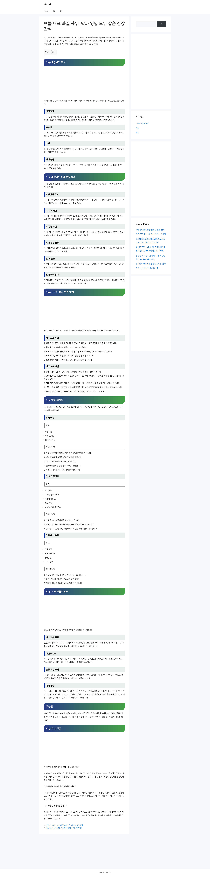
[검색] (161, 24)
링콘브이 (48, 4)
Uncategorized (142, 123)
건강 (53, 11)
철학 (61, 11)
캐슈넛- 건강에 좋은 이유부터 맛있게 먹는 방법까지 (64, 828)
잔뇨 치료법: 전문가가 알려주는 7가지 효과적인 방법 (65, 825)
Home (46, 11)
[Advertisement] (84, 83)
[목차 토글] (52, 52)
